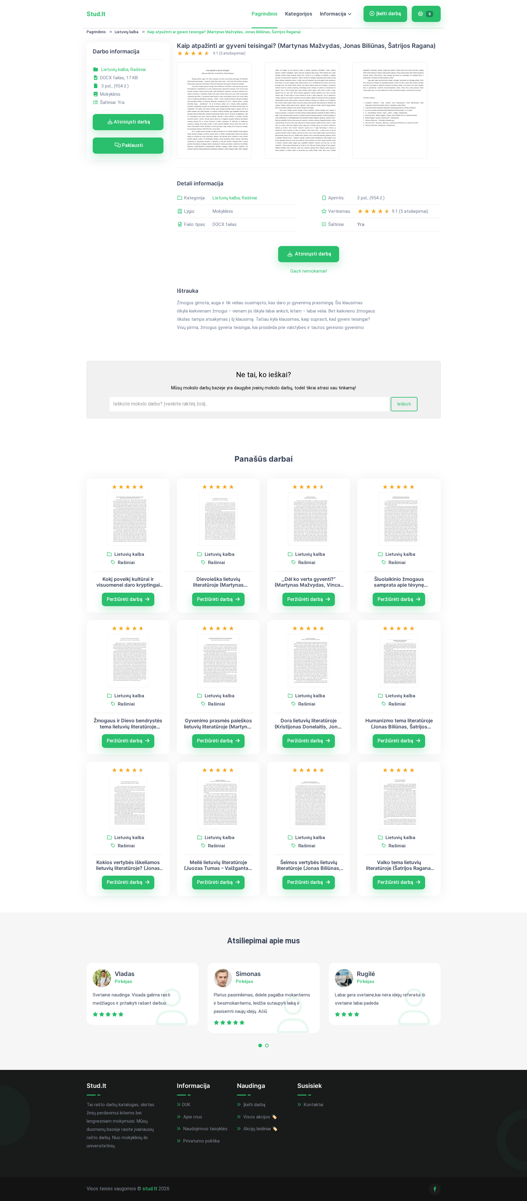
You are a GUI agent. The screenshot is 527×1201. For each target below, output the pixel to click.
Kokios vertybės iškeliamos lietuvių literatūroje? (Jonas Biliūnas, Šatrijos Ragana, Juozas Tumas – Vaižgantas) (128, 865)
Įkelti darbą (388, 13)
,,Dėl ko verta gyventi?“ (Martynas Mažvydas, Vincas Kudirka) (308, 582)
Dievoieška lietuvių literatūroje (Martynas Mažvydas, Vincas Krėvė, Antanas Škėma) (218, 582)
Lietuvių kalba (126, 32)
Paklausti (132, 145)
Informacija (333, 14)
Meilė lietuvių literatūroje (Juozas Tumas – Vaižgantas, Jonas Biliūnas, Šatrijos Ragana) (218, 865)
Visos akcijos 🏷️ (259, 1117)
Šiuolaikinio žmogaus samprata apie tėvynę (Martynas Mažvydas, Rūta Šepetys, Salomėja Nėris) (398, 582)
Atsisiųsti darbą (131, 122)
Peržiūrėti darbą (125, 599)
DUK (186, 1104)
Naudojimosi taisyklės (205, 1128)
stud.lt (149, 1189)
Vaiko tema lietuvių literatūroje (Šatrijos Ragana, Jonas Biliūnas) (399, 865)
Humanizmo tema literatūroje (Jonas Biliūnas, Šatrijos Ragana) (399, 723)
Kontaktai (313, 1104)
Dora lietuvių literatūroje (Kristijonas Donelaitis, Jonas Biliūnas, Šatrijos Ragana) (308, 723)
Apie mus (192, 1117)
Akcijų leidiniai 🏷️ (260, 1128)
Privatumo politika (201, 1141)
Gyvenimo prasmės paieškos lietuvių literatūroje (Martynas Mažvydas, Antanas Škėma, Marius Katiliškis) (218, 723)
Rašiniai (138, 69)
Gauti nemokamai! (308, 271)
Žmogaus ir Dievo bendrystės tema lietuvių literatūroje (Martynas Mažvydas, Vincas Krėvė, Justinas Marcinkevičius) (128, 723)
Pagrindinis (265, 14)
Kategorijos (298, 14)
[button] (260, 1047)
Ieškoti (404, 404)
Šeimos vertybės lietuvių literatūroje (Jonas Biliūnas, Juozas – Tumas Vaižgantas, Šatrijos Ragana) (308, 865)
